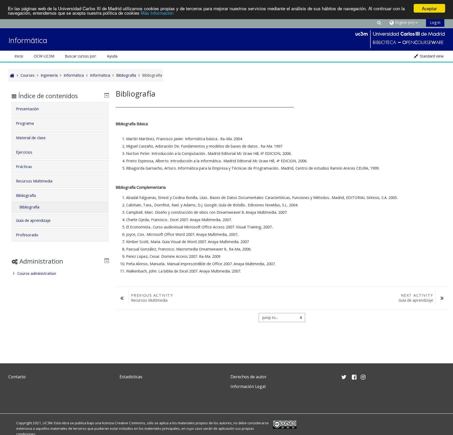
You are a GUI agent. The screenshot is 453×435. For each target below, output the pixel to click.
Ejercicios (24, 152)
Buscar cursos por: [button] (80, 56)
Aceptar (429, 8)
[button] (379, 22)
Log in (435, 22)
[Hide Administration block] (106, 260)
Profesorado (27, 234)
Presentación (27, 108)
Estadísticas (131, 377)
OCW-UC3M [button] (44, 56)
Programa (25, 123)
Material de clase (31, 137)
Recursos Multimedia (34, 181)
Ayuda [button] (112, 56)
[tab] (60, 109)
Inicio (18, 56)
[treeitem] (60, 273)
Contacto (17, 377)
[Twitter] (13, 398)
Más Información (157, 13)
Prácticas (24, 166)
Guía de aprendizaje (33, 220)
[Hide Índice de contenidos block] (106, 95)
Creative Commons (130, 423)
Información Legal (248, 386)
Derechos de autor (248, 377)
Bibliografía (26, 195)
